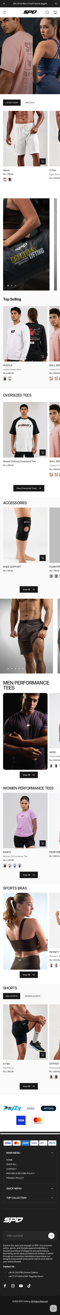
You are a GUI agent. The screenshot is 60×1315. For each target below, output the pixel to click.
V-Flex (52, 170)
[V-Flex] (25, 1032)
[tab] (12, 103)
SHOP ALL (11, 1164)
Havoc (6, 170)
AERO (52, 752)
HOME (9, 1160)
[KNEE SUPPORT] (25, 535)
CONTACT (11, 1169)
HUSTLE (7, 365)
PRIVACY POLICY (15, 1178)
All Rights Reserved (39, 1301)
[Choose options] (43, 161)
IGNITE (7, 852)
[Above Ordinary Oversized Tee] (25, 429)
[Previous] (4, 3)
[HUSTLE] (25, 333)
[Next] (55, 3)
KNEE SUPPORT (12, 566)
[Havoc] (25, 138)
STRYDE (54, 1063)
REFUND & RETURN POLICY (20, 1173)
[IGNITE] (25, 820)
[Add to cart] (43, 558)
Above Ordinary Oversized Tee (19, 461)
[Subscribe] (51, 1236)
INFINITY (54, 952)
